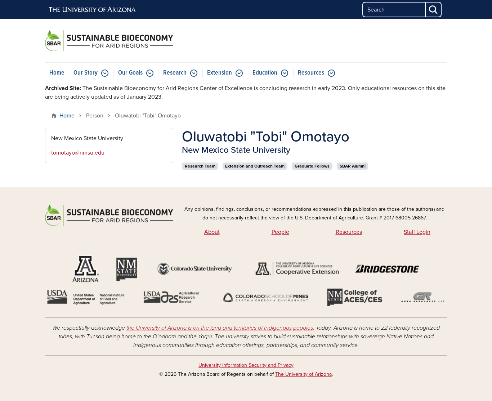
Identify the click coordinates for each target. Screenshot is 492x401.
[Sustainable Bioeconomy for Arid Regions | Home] (109, 40)
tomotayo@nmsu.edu (77, 152)
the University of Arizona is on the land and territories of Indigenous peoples (219, 327)
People (280, 232)
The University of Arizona (303, 374)
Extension (219, 73)
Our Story (85, 73)
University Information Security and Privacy (246, 365)
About (212, 232)
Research (175, 73)
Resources (311, 73)
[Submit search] (434, 9)
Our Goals (130, 73)
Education (264, 73)
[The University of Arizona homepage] (92, 10)
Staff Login (417, 232)
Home (56, 73)
